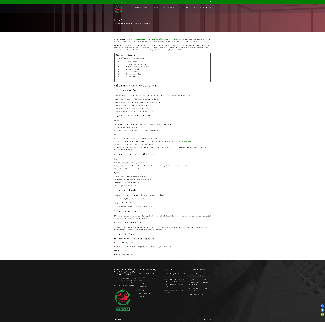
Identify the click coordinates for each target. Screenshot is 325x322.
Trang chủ (142, 280)
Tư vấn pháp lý (172, 7)
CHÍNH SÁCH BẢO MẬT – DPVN (148, 277)
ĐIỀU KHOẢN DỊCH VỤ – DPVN (148, 274)
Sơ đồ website (143, 296)
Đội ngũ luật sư (143, 286)
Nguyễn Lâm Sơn (131, 243)
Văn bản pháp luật (144, 293)
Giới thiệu (141, 283)
